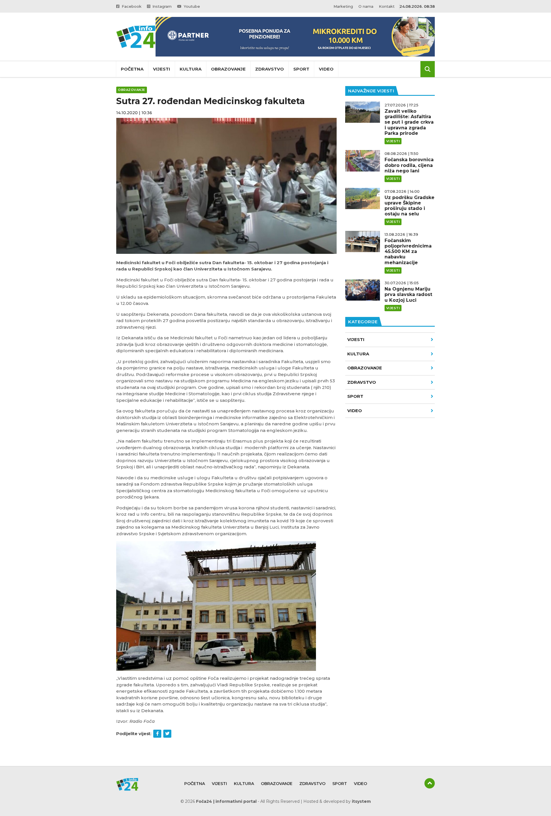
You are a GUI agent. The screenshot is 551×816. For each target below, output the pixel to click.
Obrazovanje (228, 69)
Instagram (161, 6)
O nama (365, 6)
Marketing (343, 6)
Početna (132, 69)
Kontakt (387, 6)
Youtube (191, 6)
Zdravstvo (269, 69)
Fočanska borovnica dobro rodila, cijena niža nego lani (409, 165)
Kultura (190, 69)
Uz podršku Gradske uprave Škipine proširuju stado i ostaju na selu (409, 206)
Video (326, 69)
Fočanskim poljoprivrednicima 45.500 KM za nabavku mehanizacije (408, 251)
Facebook (131, 6)
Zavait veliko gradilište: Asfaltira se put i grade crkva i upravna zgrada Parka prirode (409, 122)
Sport (301, 69)
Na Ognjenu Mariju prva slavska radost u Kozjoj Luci (408, 294)
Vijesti (161, 69)
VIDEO (354, 410)
